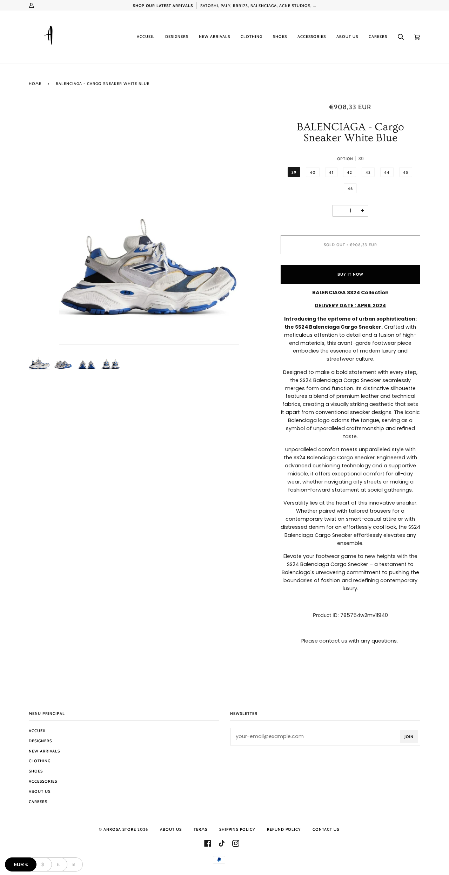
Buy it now (350, 274)
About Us (40, 791)
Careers (38, 801)
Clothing (40, 760)
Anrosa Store (119, 829)
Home (35, 83)
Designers (40, 740)
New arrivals (44, 751)
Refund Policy (284, 829)
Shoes (36, 771)
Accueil (38, 730)
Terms (200, 829)
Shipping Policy (237, 829)
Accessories (43, 781)
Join (409, 736)
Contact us (326, 829)
